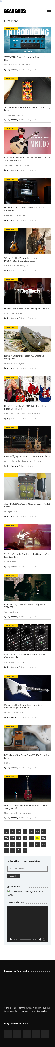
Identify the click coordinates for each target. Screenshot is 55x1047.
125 (12, 850)
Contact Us (28, 1011)
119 (18, 844)
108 (37, 831)
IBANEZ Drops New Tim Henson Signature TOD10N (24, 605)
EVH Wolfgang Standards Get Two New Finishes (27, 456)
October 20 (25, 69)
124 (6, 850)
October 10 (25, 717)
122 (37, 844)
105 (18, 831)
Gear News (10, 28)
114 (31, 838)
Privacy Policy (41, 1011)
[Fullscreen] (44, 939)
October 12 (25, 516)
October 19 (25, 120)
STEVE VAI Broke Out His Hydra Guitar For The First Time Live (27, 555)
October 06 (25, 818)
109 (43, 831)
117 (6, 844)
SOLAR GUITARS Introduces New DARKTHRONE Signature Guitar (20, 259)
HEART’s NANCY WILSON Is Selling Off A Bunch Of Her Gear (25, 407)
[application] (27, 924)
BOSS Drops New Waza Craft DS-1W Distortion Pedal (26, 756)
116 (43, 838)
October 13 (25, 418)
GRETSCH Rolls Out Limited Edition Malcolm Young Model (26, 807)
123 (43, 844)
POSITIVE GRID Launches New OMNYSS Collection (24, 209)
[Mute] (39, 939)
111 (12, 838)
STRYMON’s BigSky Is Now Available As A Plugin (24, 58)
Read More (16, 1011)
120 (25, 844)
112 (18, 838)
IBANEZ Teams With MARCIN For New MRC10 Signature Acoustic (27, 159)
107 (31, 831)
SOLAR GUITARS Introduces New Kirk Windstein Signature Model (23, 706)
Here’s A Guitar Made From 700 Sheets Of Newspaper (24, 357)
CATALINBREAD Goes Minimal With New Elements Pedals (24, 656)
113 (25, 838)
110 (6, 838)
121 (31, 844)
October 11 (25, 616)
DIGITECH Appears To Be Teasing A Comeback (26, 308)
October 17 (25, 270)
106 (25, 831)
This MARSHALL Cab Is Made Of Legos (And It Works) (27, 505)
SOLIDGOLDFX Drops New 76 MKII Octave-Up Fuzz (27, 108)
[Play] (11, 939)
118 (12, 844)
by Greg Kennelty (11, 69)
